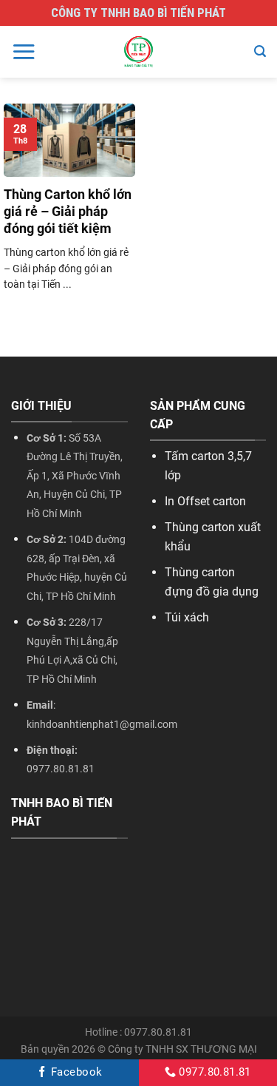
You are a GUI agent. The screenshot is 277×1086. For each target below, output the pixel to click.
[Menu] (23, 51)
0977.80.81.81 (213, 1072)
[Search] (260, 51)
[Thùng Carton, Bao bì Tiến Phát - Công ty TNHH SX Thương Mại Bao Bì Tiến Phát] (139, 52)
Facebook (75, 1072)
